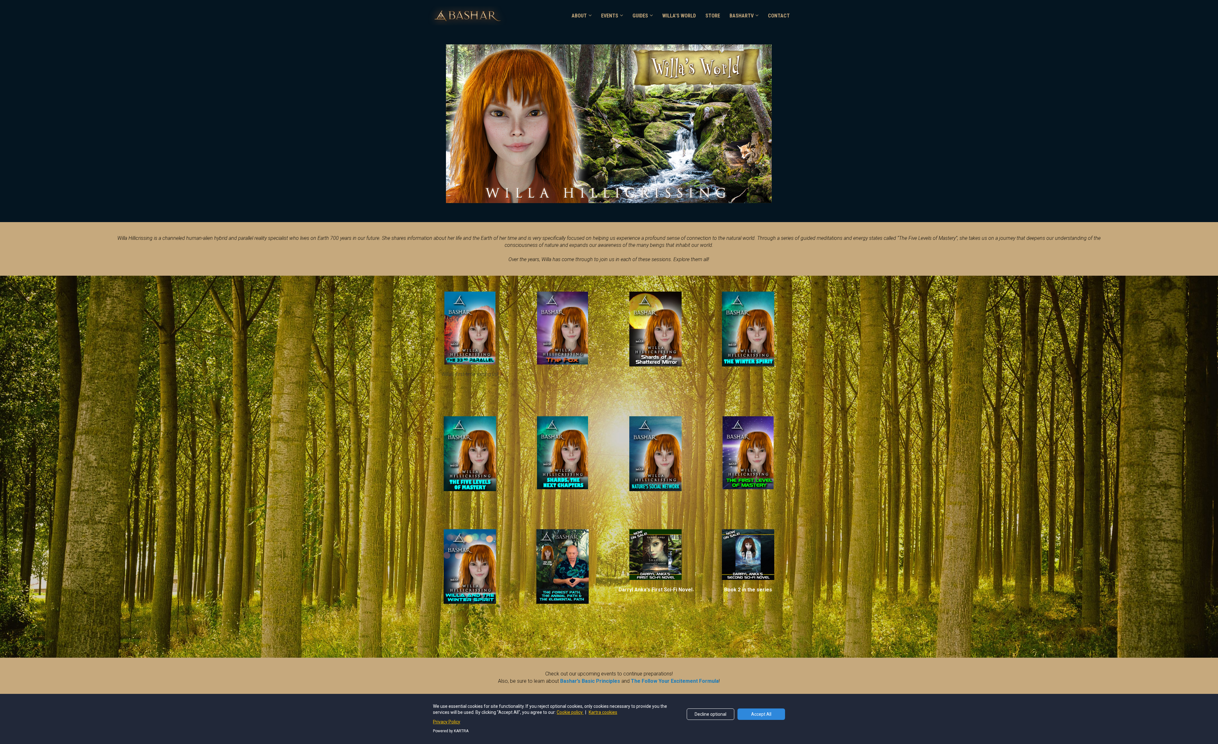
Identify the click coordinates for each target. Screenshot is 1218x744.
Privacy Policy (446, 721)
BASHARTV (742, 16)
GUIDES (640, 16)
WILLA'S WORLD (679, 16)
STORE (712, 16)
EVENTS (609, 16)
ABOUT (579, 16)
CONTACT (779, 16)
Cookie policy (570, 712)
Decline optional (710, 714)
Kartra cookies (603, 712)
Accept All (761, 714)
